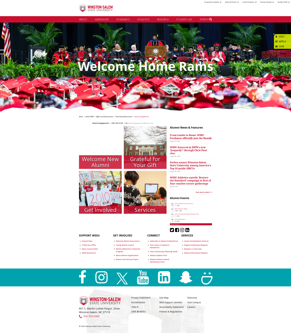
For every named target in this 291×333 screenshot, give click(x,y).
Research (163, 19)
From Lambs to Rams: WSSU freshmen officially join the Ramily (191, 137)
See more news (203, 192)
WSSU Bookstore (89, 253)
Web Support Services (170, 302)
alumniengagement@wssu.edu (140, 123)
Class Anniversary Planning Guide (163, 251)
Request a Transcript (193, 249)
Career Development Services (196, 241)
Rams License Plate (90, 249)
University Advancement (123, 117)
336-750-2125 (117, 123)
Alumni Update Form (158, 255)
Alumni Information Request (196, 253)
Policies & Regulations (170, 311)
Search (204, 19)
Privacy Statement (140, 297)
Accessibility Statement (171, 307)
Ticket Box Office (89, 245)
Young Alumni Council (125, 245)
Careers (191, 307)
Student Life (184, 19)
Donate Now (87, 241)
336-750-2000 (91, 316)
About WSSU (89, 117)
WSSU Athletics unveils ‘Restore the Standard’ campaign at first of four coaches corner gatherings (190, 180)
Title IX (134, 307)
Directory (192, 297)
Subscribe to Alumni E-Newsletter (164, 241)
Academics (123, 19)
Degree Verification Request (196, 245)
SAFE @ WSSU (138, 311)
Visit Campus (194, 302)
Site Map (164, 297)
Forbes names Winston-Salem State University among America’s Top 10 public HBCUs (190, 165)
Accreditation (138, 302)
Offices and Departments (104, 117)
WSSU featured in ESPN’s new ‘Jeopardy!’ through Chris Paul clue (188, 150)
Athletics (143, 19)
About (83, 19)
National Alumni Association (128, 241)
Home (81, 117)
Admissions (102, 19)
